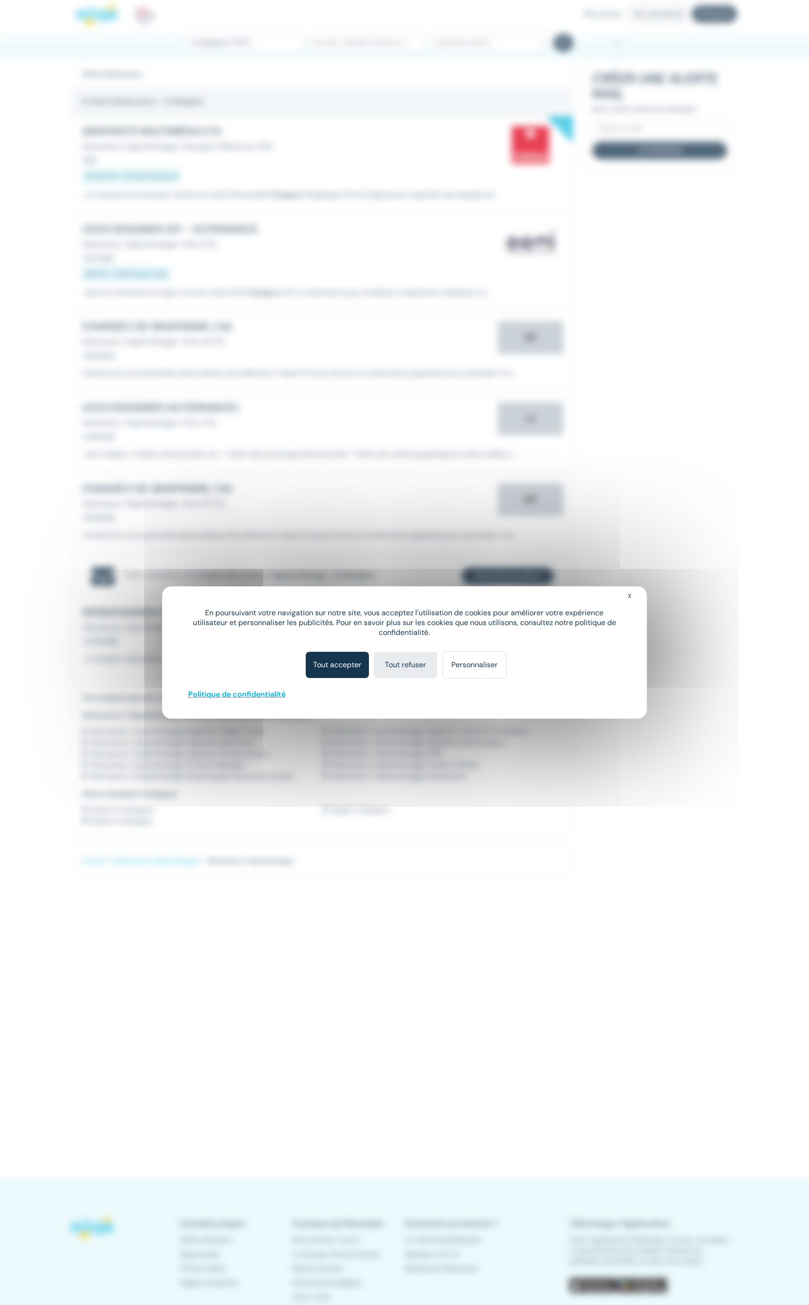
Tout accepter (337, 665)
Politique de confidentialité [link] (237, 694)
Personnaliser (474, 665)
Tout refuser (405, 665)
